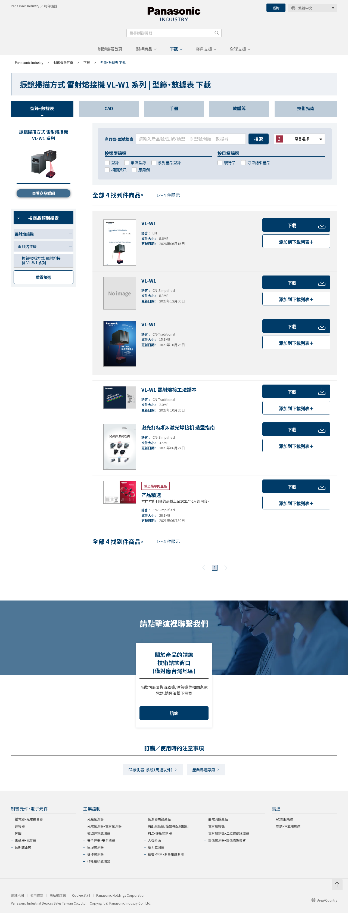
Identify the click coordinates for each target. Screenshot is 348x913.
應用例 (144, 169)
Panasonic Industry (29, 62)
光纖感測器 (95, 819)
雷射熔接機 (216, 826)
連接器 (20, 826)
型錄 (115, 162)
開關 (18, 833)
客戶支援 (204, 49)
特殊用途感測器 (98, 861)
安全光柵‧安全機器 (101, 840)
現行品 (229, 162)
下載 (174, 49)
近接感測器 (95, 854)
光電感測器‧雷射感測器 (104, 826)
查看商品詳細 (43, 193)
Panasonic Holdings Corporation (120, 895)
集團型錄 (138, 162)
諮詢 (275, 7)
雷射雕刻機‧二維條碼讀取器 (228, 833)
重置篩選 (43, 277)
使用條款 (36, 895)
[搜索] (217, 33)
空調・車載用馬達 (288, 826)
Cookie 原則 (81, 895)
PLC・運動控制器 (160, 833)
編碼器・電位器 (25, 840)
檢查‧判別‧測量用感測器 (166, 854)
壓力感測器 (156, 847)
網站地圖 (17, 895)
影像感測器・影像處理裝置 (227, 840)
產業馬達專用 (203, 769)
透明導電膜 (23, 847)
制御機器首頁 (110, 49)
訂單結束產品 (258, 162)
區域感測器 (95, 847)
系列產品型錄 (169, 162)
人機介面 (154, 840)
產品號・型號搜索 (119, 139)
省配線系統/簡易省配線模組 (168, 826)
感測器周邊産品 (159, 819)
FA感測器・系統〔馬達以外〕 (150, 769)
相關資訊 (118, 169)
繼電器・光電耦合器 (29, 819)
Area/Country (327, 900)
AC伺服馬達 (284, 819)
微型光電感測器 (98, 833)
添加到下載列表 (296, 242)
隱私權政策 (57, 895)
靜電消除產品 (218, 819)
